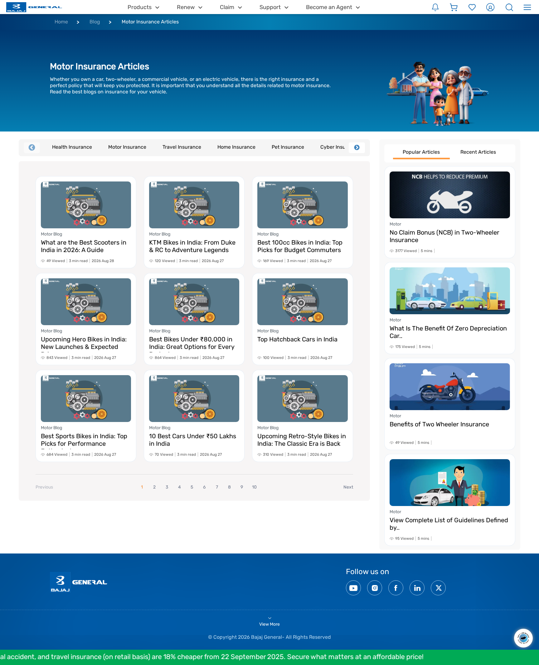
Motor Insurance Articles (150, 22)
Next (357, 147)
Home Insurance (236, 147)
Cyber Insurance (339, 147)
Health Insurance (72, 147)
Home (61, 22)
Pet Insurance (288, 147)
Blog (95, 22)
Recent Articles (478, 152)
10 (254, 487)
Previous (32, 147)
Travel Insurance (182, 147)
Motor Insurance (127, 147)
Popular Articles (421, 152)
